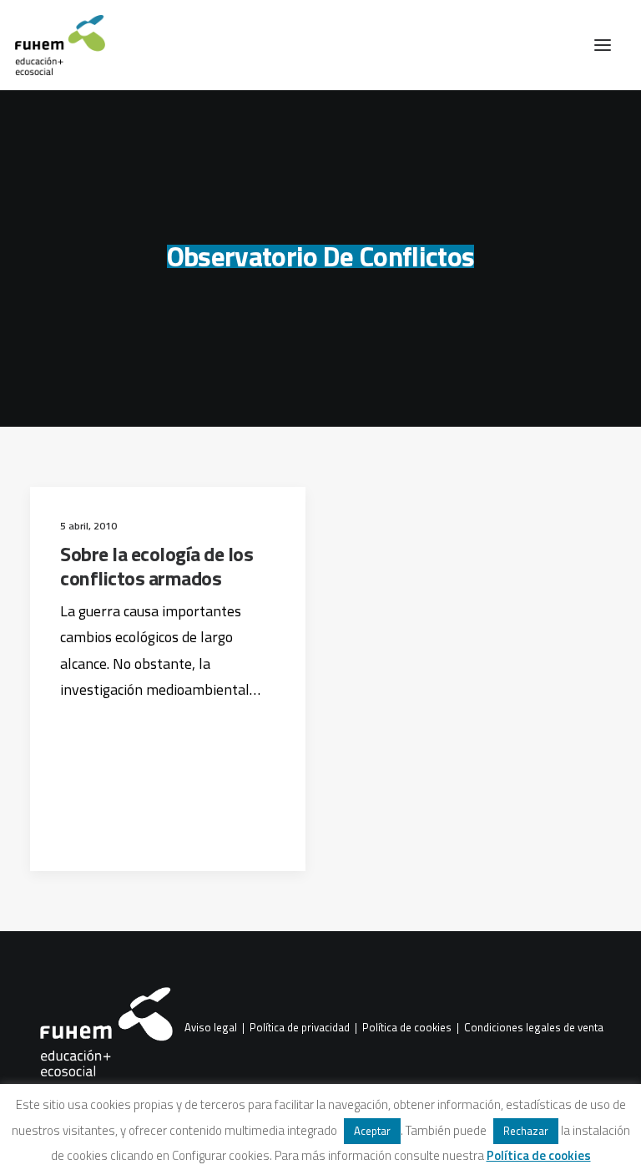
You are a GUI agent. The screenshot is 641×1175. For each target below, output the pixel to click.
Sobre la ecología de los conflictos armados (156, 566)
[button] (602, 45)
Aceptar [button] (372, 1130)
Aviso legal (210, 1028)
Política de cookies (407, 1028)
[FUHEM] (52, 45)
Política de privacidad (300, 1028)
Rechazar (525, 1130)
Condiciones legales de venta (533, 1028)
